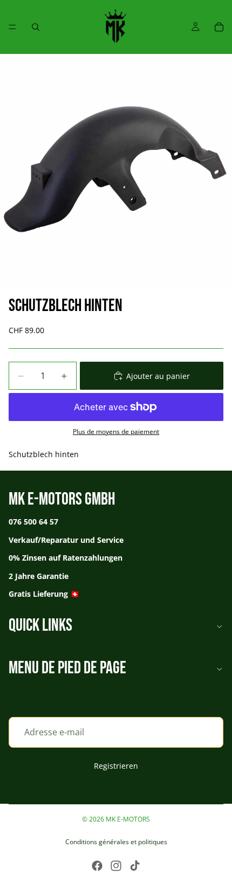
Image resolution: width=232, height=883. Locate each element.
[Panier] (219, 27)
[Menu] (12, 27)
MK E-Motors (128, 819)
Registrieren (116, 765)
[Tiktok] (134, 865)
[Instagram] (116, 865)
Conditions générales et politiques (116, 841)
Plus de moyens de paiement (116, 431)
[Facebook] (97, 865)
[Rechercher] (35, 27)
